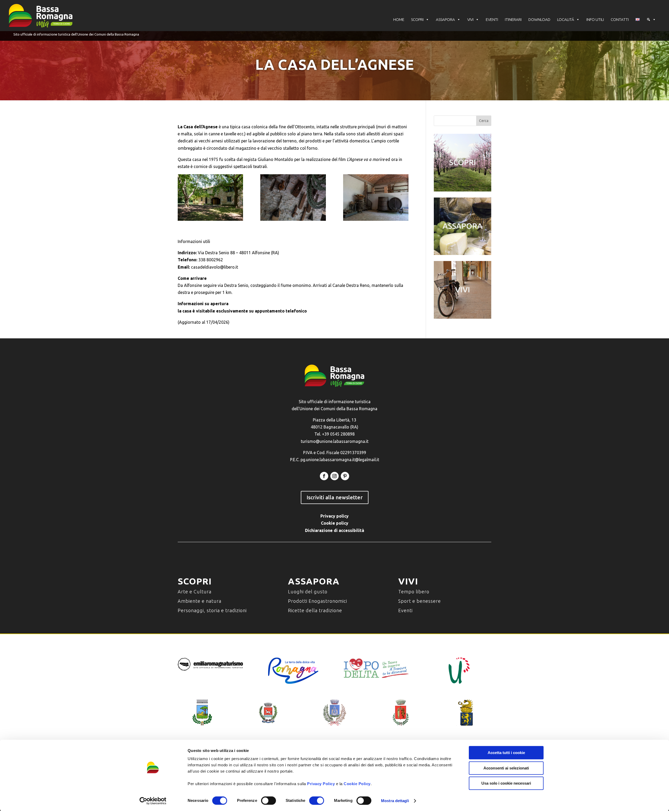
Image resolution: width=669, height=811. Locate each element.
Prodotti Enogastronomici (317, 601)
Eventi (405, 610)
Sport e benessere (419, 601)
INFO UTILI (595, 19)
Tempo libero (413, 591)
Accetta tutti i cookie (506, 752)
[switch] (268, 800)
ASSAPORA (445, 19)
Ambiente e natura (199, 601)
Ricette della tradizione (315, 610)
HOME (398, 19)
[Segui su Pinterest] (345, 476)
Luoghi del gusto (307, 591)
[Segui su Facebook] (324, 476)
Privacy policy (334, 516)
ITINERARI (513, 19)
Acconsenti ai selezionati (506, 768)
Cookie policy (334, 523)
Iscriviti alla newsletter (335, 497)
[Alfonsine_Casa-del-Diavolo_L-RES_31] (375, 197)
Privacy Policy (321, 783)
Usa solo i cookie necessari (506, 783)
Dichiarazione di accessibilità (334, 530)
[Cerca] (651, 19)
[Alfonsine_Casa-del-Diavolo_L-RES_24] (210, 197)
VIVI (470, 19)
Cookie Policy (357, 783)
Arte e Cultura (194, 591)
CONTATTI (620, 19)
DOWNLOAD (539, 19)
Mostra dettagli (395, 800)
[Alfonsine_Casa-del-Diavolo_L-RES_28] (293, 197)
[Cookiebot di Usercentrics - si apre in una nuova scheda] (153, 801)
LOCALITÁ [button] (565, 19)
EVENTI (492, 19)
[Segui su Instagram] (334, 476)
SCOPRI (417, 19)
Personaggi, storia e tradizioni (212, 610)
